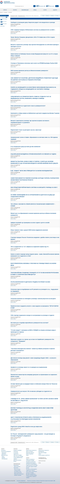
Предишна (47, 15)
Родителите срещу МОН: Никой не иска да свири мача (26, 426)
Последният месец (3, 21)
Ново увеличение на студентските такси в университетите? (28, 106)
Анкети (40, 453)
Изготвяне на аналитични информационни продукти (31, 462)
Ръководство (41, 6)
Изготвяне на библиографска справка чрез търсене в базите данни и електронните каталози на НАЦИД (31, 470)
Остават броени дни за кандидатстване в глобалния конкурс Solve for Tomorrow (34, 384)
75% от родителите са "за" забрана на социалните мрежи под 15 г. (30, 246)
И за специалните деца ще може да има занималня (25, 146)
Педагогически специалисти (31, 450)
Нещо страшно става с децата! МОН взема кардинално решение (29, 230)
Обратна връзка (51, 6)
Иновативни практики (30, 452)
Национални (4, 452)
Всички (15, 461)
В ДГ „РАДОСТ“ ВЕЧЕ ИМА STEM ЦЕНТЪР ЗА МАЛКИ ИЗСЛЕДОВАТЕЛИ (31, 170)
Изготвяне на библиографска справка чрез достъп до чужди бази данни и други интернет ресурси (31, 465)
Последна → (57, 15)
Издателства (16, 453)
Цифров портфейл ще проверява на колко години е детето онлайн (30, 222)
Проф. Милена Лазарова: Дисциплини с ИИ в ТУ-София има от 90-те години (33, 37)
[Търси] (34, 6)
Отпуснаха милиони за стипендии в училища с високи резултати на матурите (33, 298)
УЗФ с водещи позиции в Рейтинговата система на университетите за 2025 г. (33, 30)
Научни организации (18, 472)
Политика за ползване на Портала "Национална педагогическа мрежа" (40, 480)
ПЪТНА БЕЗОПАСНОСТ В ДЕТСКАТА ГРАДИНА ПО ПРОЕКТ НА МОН (30, 282)
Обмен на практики (29, 453)
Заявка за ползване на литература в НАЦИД (30, 460)
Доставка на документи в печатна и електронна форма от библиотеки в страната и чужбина (31, 475)
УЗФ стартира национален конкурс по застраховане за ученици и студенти (32, 315)
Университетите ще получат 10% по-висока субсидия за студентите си (31, 391)
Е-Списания (16, 452)
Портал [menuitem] (5, 10)
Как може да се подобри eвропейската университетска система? (29, 322)
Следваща (52, 15)
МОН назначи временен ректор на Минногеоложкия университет (29, 70)
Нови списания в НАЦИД (18, 456)
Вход (57, 6)
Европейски (4, 453)
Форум (27, 455)
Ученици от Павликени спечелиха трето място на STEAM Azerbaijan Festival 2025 (34, 63)
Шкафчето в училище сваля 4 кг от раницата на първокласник (29, 367)
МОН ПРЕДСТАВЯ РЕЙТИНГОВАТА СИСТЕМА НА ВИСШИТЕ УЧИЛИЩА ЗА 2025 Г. (34, 187)
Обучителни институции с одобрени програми (19, 474)
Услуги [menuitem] (45, 10)
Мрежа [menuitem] (35, 10)
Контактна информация (21, 480)
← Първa (42, 15)
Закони (3, 456)
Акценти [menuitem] (55, 10)
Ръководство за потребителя (42, 458)
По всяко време (3, 15)
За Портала (3, 450)
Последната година (4, 24)
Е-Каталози (16, 451)
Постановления (4, 458)
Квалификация (41, 451)
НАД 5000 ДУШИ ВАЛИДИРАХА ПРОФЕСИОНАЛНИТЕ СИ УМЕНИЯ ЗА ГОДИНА (33, 154)
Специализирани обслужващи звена (17, 471)
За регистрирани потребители (44, 455)
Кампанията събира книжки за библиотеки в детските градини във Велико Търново (35, 113)
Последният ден (4, 17)
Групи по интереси (29, 451)
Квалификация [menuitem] (25, 10)
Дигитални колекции (17, 460)
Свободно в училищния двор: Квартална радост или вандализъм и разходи (33, 22)
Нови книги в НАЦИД (17, 455)
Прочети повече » (13, 26)
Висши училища (17, 466)
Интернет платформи (17, 450)
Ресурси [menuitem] (15, 10)
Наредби (3, 457)
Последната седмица (4, 19)
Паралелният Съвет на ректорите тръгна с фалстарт (26, 130)
